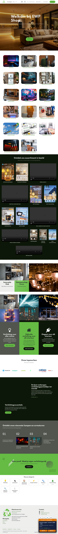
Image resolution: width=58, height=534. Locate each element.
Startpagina (5, 520)
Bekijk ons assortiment (29, 39)
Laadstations (47, 67)
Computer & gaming (29, 101)
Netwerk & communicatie (11, 118)
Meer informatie (9, 345)
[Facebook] (40, 517)
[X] (44, 517)
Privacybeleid (14, 512)
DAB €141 (52, 530)
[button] (25, 2)
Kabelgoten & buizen (46, 135)
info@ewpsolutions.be (45, 512)
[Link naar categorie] (29, 145)
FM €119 (43, 530)
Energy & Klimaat (11, 84)
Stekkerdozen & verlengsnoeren (47, 118)
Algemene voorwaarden (16, 511)
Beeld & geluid (11, 101)
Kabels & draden (11, 135)
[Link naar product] (11, 61)
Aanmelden (45, 1)
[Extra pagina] (51, 517)
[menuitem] (9, 2)
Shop (4, 522)
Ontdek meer (33, 397)
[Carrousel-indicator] (25, 48)
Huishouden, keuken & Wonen (29, 67)
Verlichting (11, 67)
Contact (52, 1)
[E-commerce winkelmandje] (22, 2)
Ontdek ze (29, 466)
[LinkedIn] (47, 517)
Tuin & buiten (47, 101)
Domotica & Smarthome (47, 84)
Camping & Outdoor (29, 84)
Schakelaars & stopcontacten (29, 118)
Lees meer (8, 412)
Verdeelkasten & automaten (29, 135)
